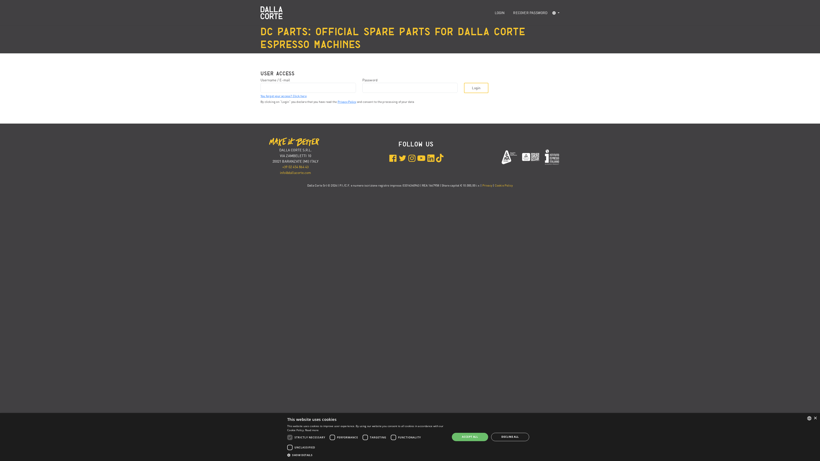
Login (500, 13)
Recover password (530, 13)
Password (370, 80)
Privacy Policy (347, 102)
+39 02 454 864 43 (295, 167)
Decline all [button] (510, 437)
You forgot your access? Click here (284, 96)
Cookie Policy (504, 185)
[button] (555, 13)
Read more (312, 430)
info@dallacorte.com (295, 173)
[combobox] (809, 418)
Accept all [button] (470, 437)
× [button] (815, 418)
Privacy (487, 185)
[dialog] (410, 437)
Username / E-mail (275, 80)
